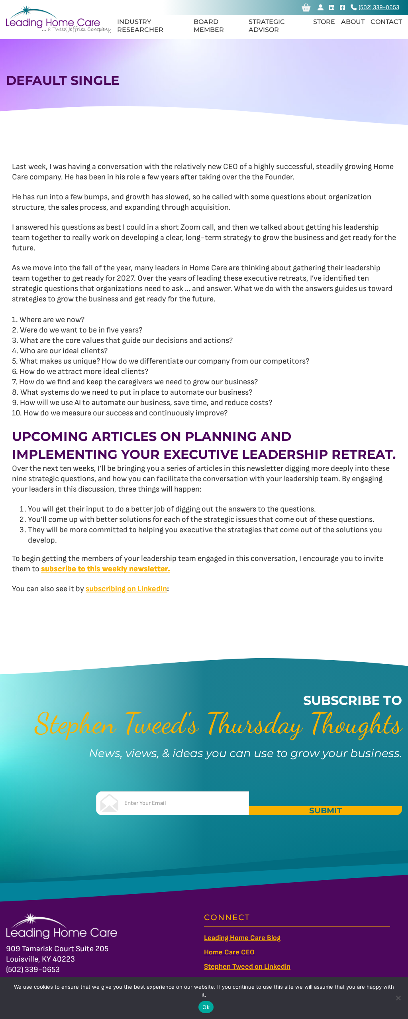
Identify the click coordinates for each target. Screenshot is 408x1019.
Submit (325, 810)
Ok (206, 1007)
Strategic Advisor (267, 26)
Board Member (209, 26)
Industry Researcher (140, 26)
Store (324, 22)
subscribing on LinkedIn (126, 589)
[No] (398, 998)
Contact (386, 22)
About (353, 22)
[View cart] (306, 8)
